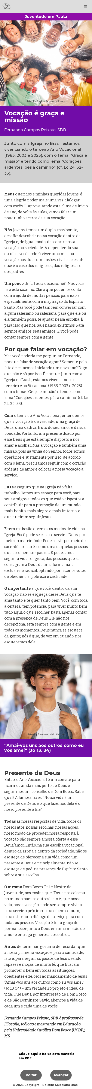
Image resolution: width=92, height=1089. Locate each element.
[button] (85, 6)
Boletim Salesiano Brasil (60, 1084)
